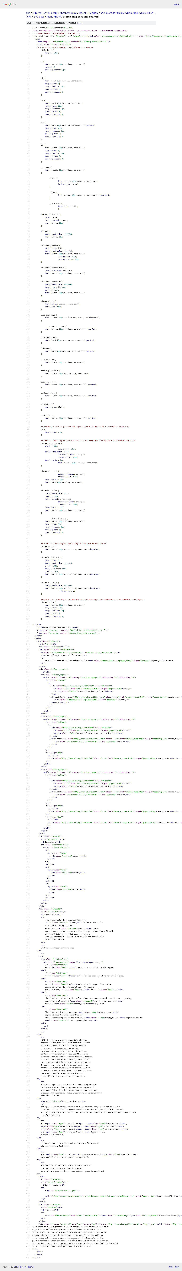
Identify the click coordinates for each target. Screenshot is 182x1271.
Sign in (176, 4)
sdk (29, 16)
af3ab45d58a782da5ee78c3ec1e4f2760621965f (126, 12)
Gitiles (16, 1267)
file (80, 23)
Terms (31, 1267)
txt (170, 1267)
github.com (50, 12)
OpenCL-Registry (88, 12)
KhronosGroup (68, 12)
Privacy (23, 1267)
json (177, 1267)
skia (28, 12)
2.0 (35, 16)
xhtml (57, 16)
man (49, 16)
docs (41, 16)
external (37, 12)
